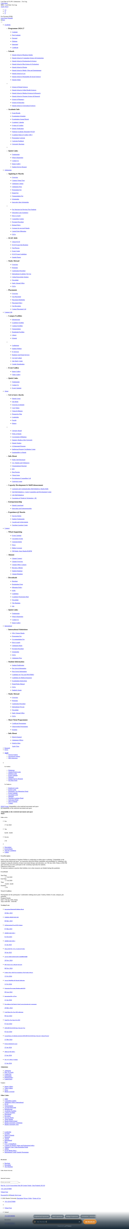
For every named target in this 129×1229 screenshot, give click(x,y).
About (6, 391)
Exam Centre (16, 251)
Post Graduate (16, 35)
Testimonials (16, 154)
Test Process (15, 248)
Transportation (16, 329)
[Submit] (19, 1182)
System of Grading (17, 125)
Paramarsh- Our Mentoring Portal (18, 791)
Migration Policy (17, 587)
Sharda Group (16, 398)
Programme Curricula (18, 138)
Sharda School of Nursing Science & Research (26, 96)
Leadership (15, 417)
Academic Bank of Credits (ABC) (22, 135)
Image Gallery (16, 164)
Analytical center (17, 481)
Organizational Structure (19, 466)
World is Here (16, 743)
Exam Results (16, 113)
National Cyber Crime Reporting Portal (16, 1147)
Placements (8, 1114)
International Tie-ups (18, 707)
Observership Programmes (20, 726)
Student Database (17, 571)
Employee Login (13, 788)
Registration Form (17, 584)
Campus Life (8, 312)
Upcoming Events (17, 538)
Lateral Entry (8, 1079)
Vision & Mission (17, 411)
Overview (15, 177)
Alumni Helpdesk (17, 574)
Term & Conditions (10, 850)
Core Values (15, 408)
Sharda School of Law (18, 73)
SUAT (6, 1104)
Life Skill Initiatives (18, 495)
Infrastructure (16, 319)
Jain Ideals (15, 401)
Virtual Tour (4, 1192)
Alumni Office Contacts (19, 564)
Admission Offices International (14, 1102)
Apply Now (15, 746)
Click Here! (4, 3)
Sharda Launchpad (17, 505)
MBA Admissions (13, 758)
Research (7, 748)
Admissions (8, 170)
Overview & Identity (18, 405)
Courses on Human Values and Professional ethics (19, 1145)
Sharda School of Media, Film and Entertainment (26, 70)
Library (14, 335)
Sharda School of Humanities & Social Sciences (26, 76)
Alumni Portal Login (14, 772)
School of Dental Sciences (20, 87)
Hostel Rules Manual (18, 684)
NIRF (6, 1099)
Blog (6, 1142)
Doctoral (14, 38)
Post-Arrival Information (19, 671)
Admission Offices (17, 740)
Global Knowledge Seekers (20, 277)
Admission (8, 1070)
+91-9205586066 (10, 1216)
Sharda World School (11, 1121)
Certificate (15, 47)
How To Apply (9, 1072)
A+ (6, 10)
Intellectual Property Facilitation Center (23, 449)
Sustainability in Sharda (19, 452)
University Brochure (18, 144)
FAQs (14, 234)
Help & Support (17, 737)
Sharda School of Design (19, 67)
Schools (14, 338)
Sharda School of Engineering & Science (24, 61)
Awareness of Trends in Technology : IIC (24, 498)
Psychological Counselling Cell (21, 478)
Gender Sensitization (18, 364)
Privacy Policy (28, 1198)
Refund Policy (16, 225)
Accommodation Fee (18, 639)
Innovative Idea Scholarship (20, 202)
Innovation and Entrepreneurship (22, 508)
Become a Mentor (17, 568)
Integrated (15, 44)
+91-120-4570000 (6, 1189)
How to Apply (16, 216)
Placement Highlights (18, 300)
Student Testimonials (18, 519)
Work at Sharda (16, 434)
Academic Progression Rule (20, 597)
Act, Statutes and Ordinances (20, 463)
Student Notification (18, 665)
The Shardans (16, 603)
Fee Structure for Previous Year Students (24, 209)
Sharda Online (16, 80)
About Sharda (9, 1119)
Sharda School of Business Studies (22, 55)
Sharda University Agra (12, 1124)
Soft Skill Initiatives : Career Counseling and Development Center (31, 492)
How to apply (16, 642)
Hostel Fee (15, 193)
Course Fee (8, 1074)
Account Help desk (10, 1107)
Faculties (7, 1133)
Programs (15, 267)
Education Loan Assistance (20, 212)
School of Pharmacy (18, 99)
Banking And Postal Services (20, 355)
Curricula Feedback (18, 141)
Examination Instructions (19, 681)
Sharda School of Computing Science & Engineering (28, 58)
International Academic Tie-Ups (21, 274)
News (14, 545)
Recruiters (8, 1116)
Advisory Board (17, 430)
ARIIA (7, 1149)
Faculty (14, 420)
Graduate (15, 32)
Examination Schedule (18, 116)
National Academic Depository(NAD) (23, 131)
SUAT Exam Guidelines (19, 254)
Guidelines (15, 593)
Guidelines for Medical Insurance (22, 678)
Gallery (7, 852)
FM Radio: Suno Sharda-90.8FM (22, 551)
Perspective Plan (17, 414)
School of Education (18, 102)
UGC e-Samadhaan (10, 1144)
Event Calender (13, 793)
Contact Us (15, 161)
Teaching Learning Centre (20, 525)
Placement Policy (17, 303)
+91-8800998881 (10, 1223)
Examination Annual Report (20, 119)
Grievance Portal (13, 800)
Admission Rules (17, 645)
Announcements (17, 542)
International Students (14, 756)
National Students (13, 754)
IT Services (15, 352)
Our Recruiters (16, 306)
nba (13, 606)
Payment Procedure (18, 222)
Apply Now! (4, 6)
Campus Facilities (17, 326)
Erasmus (14, 729)
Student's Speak (17, 690)
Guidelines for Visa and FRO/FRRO (23, 674)
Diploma (14, 41)
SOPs (13, 590)
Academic (8, 25)
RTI (13, 469)
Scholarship (15, 199)
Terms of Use (37, 1198)
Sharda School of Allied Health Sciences (24, 90)
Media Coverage (17, 548)
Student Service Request (19, 167)
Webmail (11, 777)
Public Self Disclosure (18, 459)
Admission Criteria (17, 183)
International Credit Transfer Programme (17, 1152)
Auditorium (15, 345)
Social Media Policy (11, 1150)
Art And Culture (17, 358)
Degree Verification (18, 128)
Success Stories (16, 516)
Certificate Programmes (19, 723)
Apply (6, 753)
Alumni (7, 1138)
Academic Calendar (18, 122)
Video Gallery (16, 374)
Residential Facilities (18, 332)
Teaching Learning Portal (15, 798)
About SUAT (16, 242)
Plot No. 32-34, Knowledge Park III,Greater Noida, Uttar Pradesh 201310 (23, 1185)
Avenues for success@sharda (20, 228)
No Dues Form (12, 780)
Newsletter (15, 280)
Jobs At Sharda (12, 801)
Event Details (9, 849)
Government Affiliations (19, 437)
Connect (7, 528)
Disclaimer (20, 1198)
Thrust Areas (16, 475)
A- (5, 11)
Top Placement (16, 296)
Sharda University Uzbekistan (13, 1123)
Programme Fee (17, 190)
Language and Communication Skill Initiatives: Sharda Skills (30, 489)
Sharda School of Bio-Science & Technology (25, 64)
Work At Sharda (9, 1135)
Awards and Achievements (20, 522)
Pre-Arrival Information (19, 668)
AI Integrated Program (18, 446)
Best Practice (16, 472)
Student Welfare (17, 348)
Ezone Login (12, 789)
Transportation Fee (17, 196)
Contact (10, 803)
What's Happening (17, 157)
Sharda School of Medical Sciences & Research (26, 93)
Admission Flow (17, 187)
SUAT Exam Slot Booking (20, 245)
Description (8, 847)
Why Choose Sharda (18, 633)
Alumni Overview (17, 561)
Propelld (10, 18)
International (8, 626)
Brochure (15, 581)
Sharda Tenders (16, 443)
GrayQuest (4, 18)
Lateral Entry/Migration (19, 231)
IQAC (6, 750)
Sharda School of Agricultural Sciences (23, 105)
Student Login (12, 773)
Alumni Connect (17, 558)
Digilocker (11, 770)
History (14, 423)
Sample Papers (16, 257)
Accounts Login (13, 795)
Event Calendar (16, 388)
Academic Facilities (18, 322)
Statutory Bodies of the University (22, 440)
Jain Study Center (17, 361)
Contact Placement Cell (19, 309)
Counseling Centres (18, 219)
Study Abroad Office (18, 283)
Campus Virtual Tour (18, 180)
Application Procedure (18, 271)
